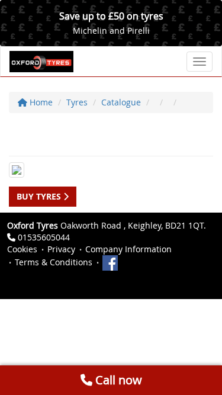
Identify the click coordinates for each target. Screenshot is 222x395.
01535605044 (44, 237)
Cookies (22, 249)
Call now (117, 380)
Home (40, 102)
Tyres (77, 102)
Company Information (128, 249)
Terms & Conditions (53, 262)
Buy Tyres (40, 196)
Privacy (61, 249)
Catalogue (121, 102)
